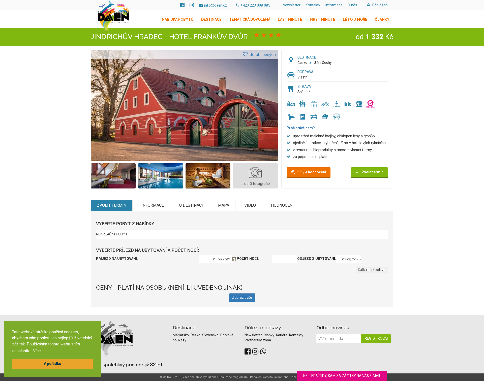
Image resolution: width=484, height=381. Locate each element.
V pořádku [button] (52, 364)
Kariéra (282, 335)
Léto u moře (355, 19)
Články (382, 19)
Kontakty (313, 5)
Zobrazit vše (242, 297)
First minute (322, 19)
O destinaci (191, 205)
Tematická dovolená (249, 19)
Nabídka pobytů (178, 19)
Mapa (223, 205)
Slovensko (210, 335)
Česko (302, 63)
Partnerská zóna (258, 340)
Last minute (290, 19)
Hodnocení (282, 205)
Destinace (211, 19)
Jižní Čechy (323, 63)
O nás (352, 5)
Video (250, 205)
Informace (334, 5)
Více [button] (37, 350)
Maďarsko (181, 335)
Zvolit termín (111, 205)
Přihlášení (379, 5)
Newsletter (291, 5)
